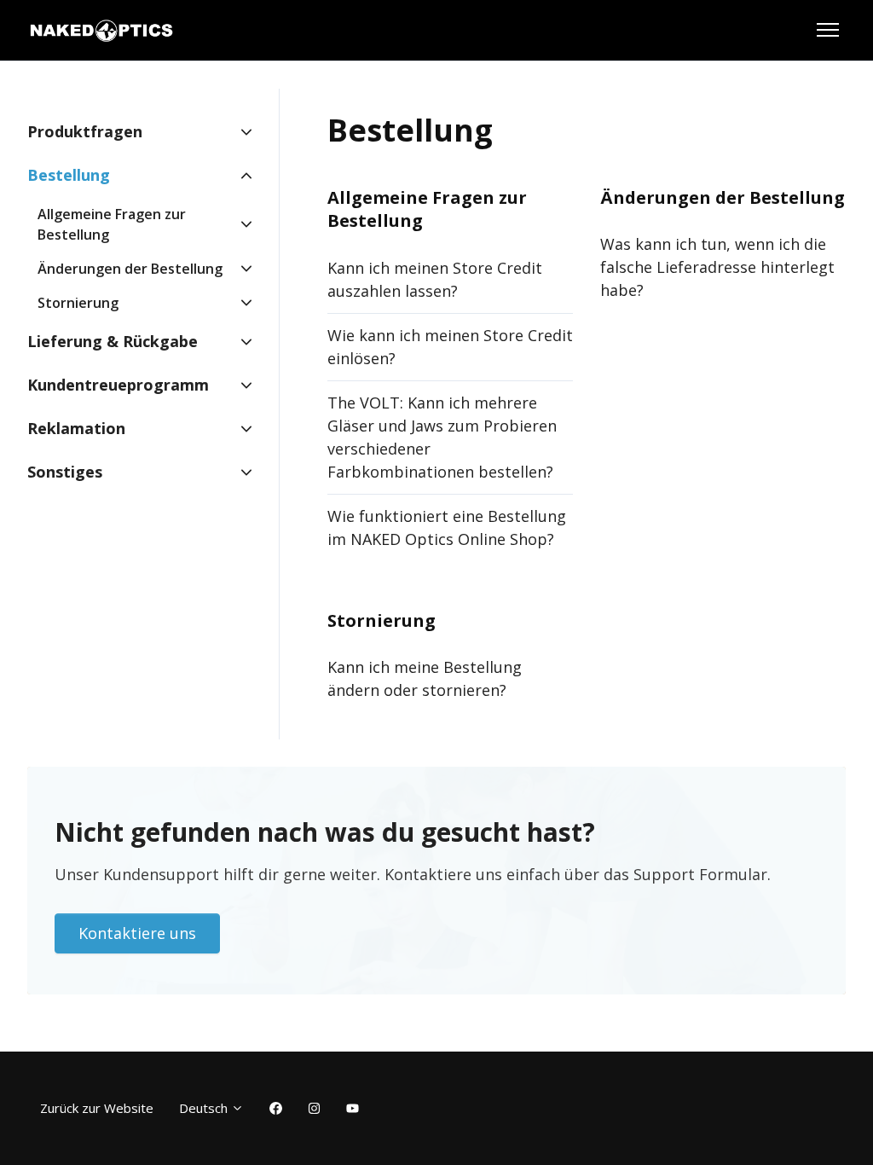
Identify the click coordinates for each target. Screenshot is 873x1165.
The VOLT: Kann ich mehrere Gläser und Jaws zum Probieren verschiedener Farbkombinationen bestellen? (442, 437)
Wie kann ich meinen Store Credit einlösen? (450, 346)
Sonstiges (64, 471)
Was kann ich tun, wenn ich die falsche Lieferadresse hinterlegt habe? (717, 267)
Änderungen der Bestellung (722, 197)
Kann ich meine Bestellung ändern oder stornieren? (424, 678)
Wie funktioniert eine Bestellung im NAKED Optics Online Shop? (446, 527)
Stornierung (381, 620)
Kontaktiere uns (137, 933)
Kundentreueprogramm (118, 384)
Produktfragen (84, 131)
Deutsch (205, 1107)
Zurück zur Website (96, 1107)
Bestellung (68, 175)
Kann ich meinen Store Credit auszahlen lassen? (434, 279)
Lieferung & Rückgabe (112, 341)
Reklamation (76, 428)
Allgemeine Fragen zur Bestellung (112, 224)
